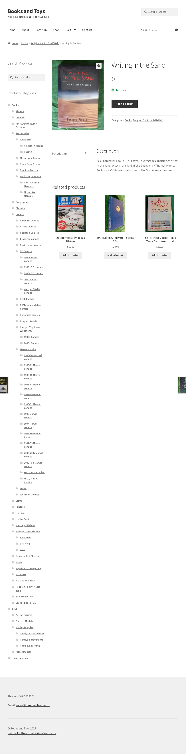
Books (24, 43)
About (25, 30)
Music (19, 562)
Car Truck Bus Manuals (31, 184)
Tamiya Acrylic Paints (32, 633)
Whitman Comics (29, 494)
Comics (20, 214)
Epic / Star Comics (34, 472)
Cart (68, 30)
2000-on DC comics (30, 281)
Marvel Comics (28, 349)
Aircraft (20, 111)
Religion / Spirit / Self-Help (45, 43)
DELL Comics (27, 299)
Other (23, 488)
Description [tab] (59, 153)
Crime (19, 500)
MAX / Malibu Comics (31, 480)
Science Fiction (24, 596)
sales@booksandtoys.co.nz (33, 705)
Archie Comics (28, 226)
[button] (99, 66)
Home (11, 30)
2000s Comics (31, 343)
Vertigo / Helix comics (32, 291)
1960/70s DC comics (30, 259)
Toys (14, 608)
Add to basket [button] (71, 255)
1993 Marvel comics (30, 415)
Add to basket (125, 103)
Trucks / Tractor (29, 170)
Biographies (22, 202)
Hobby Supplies (24, 627)
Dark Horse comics (30, 245)
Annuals (20, 117)
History (20, 513)
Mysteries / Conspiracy (28, 568)
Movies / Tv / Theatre (28, 556)
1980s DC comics (33, 267)
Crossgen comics (29, 239)
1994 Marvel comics (30, 425)
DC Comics (26, 251)
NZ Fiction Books (25, 580)
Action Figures (24, 615)
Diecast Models (24, 621)
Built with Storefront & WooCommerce (32, 733)
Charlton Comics (29, 232)
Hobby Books (23, 519)
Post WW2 (25, 537)
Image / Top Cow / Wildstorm (30, 328)
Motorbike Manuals (29, 194)
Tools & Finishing (30, 645)
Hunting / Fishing (25, 525)
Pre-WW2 (25, 543)
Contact (87, 30)
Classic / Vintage (33, 145)
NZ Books (21, 574)
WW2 (22, 549)
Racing (28, 151)
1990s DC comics (33, 273)
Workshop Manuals (30, 176)
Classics (20, 208)
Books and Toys (26, 11)
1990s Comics (31, 337)
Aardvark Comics (29, 220)
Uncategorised (20, 658)
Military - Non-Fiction (28, 531)
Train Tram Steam (30, 164)
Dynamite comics (30, 315)
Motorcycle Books (30, 158)
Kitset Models (23, 651)
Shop (56, 30)
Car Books (25, 139)
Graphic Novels (28, 321)
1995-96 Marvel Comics (32, 435)
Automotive (22, 133)
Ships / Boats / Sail (26, 602)
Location (41, 30)
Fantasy (20, 506)
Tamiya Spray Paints (31, 639)
